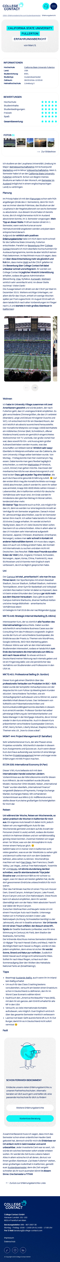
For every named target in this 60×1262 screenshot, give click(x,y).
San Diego (26, 862)
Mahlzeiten (33, 464)
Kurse (53, 610)
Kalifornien (8, 309)
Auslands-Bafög (24, 977)
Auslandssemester (17, 1167)
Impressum (9, 1237)
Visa (18, 279)
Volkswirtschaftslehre (37, 170)
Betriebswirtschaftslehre (22, 166)
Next (34, 387)
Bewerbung (33, 245)
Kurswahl (35, 279)
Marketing (8, 170)
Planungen (35, 198)
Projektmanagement (23, 755)
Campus (11, 576)
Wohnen (45, 279)
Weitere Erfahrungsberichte (30, 1107)
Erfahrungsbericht (49, 15)
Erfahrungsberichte (12, 238)
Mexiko (13, 869)
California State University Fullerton (39, 67)
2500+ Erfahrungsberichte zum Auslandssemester (22, 15)
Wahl (25, 262)
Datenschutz (9, 1241)
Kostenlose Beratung (30, 1118)
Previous (26, 387)
